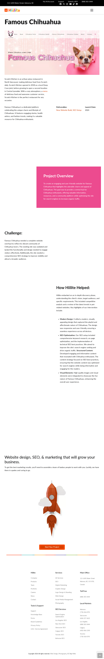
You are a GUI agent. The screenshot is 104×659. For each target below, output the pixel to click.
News (33, 596)
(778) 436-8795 (85, 612)
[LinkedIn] (77, 4)
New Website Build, (64, 110)
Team (32, 585)
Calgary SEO (59, 631)
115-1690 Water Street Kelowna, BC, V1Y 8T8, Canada (87, 581)
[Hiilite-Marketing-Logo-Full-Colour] (12, 10)
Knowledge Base (36, 614)
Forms (33, 618)
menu (45, 91)
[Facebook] (60, 4)
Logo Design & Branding (63, 592)
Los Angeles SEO (61, 620)
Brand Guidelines (36, 622)
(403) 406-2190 (85, 630)
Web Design (59, 596)
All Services (59, 578)
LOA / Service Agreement (39, 629)
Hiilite (74, 654)
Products (34, 581)
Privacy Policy (35, 625)
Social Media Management (64, 599)
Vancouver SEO (60, 627)
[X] (64, 4)
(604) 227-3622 (85, 618)
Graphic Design (60, 589)
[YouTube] (70, 4)
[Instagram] (67, 4)
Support (33, 611)
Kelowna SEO (59, 638)
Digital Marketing (61, 585)
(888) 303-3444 (85, 597)
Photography (59, 603)
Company (34, 578)
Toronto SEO (59, 635)
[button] (91, 10)
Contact (33, 599)
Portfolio (34, 589)
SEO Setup (77, 110)
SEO (56, 581)
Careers (33, 592)
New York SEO (60, 624)
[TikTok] (74, 4)
